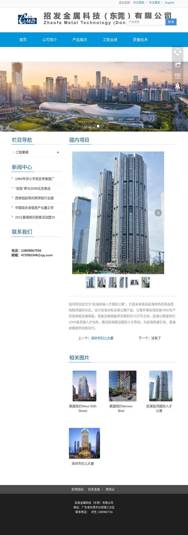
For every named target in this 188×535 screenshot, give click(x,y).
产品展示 (79, 40)
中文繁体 (154, 2)
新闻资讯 (26, 54)
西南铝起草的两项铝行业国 (34, 198)
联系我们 (57, 54)
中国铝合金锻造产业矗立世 (34, 208)
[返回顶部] (177, 88)
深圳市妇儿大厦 (102, 338)
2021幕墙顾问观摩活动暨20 (35, 217)
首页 (23, 40)
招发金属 (94, 489)
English (169, 2)
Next (158, 213)
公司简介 (49, 40)
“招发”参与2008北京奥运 (32, 188)
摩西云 (110, 489)
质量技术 (140, 40)
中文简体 (138, 2)
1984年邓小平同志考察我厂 (35, 179)
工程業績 (22, 152)
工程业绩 (110, 40)
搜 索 (171, 22)
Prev (78, 213)
